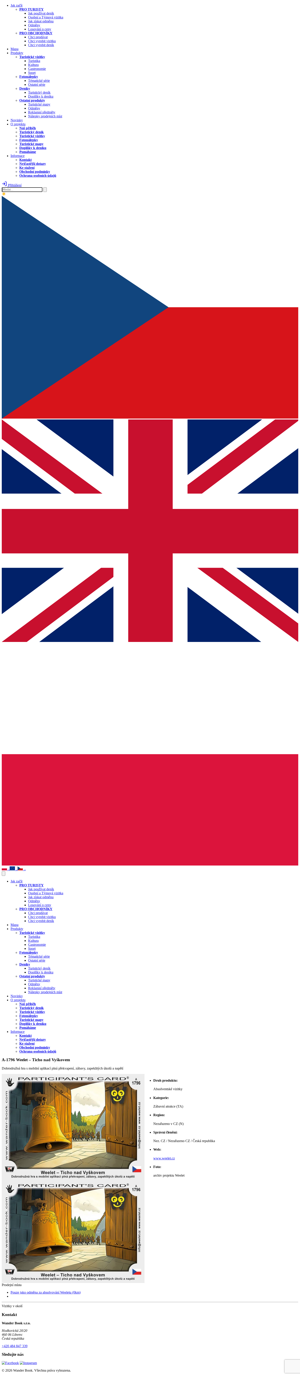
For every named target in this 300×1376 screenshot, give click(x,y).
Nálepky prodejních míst (45, 116)
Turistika (34, 61)
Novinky (17, 120)
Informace (18, 156)
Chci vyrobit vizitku (42, 41)
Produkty (17, 53)
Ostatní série (36, 84)
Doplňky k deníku (40, 96)
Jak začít (16, 5)
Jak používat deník (41, 13)
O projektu (18, 124)
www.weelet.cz (164, 1158)
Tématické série (39, 80)
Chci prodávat (38, 37)
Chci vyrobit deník (41, 45)
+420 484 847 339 (14, 1346)
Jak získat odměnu (41, 21)
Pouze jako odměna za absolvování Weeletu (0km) (46, 1292)
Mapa (14, 49)
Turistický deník (39, 92)
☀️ (4, 194)
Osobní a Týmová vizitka (45, 17)
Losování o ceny (39, 29)
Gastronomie (37, 69)
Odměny (34, 25)
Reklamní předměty (41, 112)
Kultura (33, 65)
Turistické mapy (39, 104)
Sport (32, 73)
